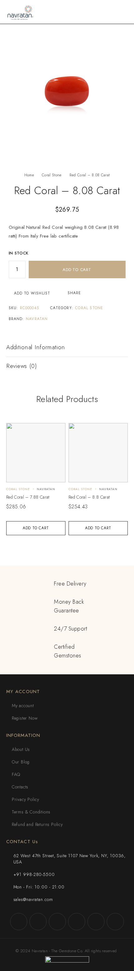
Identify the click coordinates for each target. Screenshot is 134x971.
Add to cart (77, 270)
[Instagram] (38, 921)
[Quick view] (14, 430)
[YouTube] (76, 921)
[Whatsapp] (96, 921)
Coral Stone (51, 175)
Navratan (37, 319)
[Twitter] (57, 921)
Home (29, 175)
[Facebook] (18, 921)
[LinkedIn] (115, 921)
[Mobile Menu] (122, 12)
